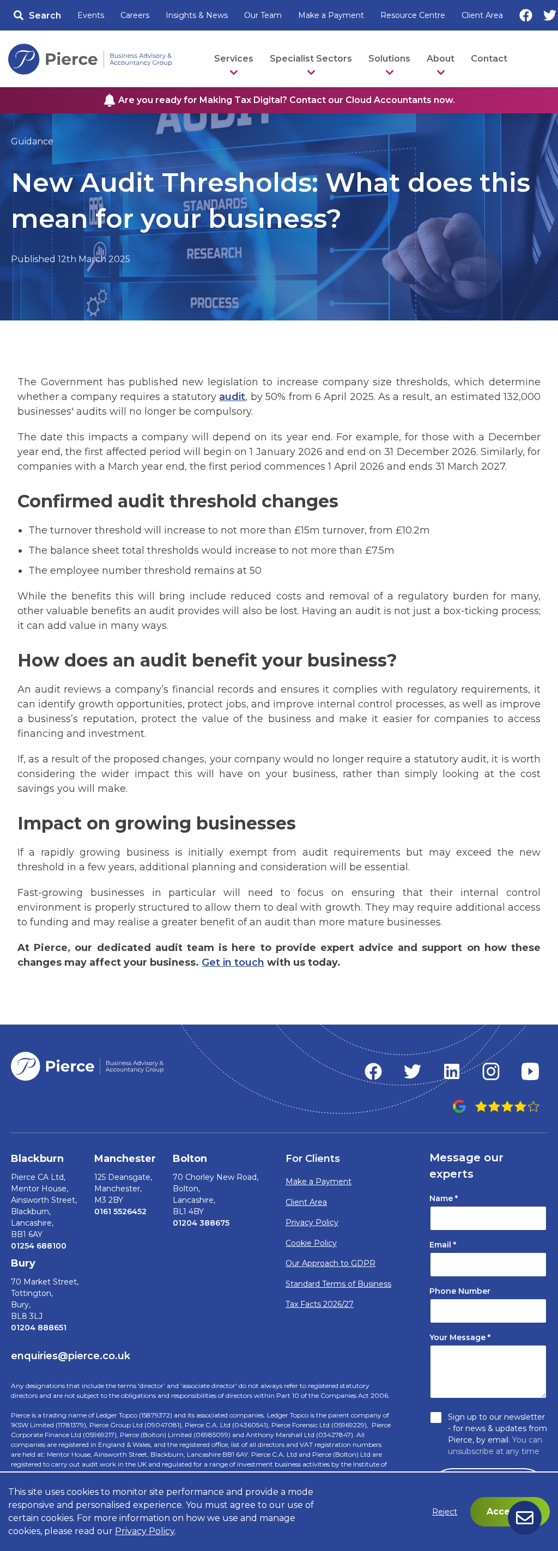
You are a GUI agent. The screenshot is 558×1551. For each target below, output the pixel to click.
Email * (442, 1245)
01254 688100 (38, 1246)
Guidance (32, 141)
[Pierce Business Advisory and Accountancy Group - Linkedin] (452, 1071)
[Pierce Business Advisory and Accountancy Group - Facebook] (373, 1071)
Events (90, 15)
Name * (443, 1198)
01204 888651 (38, 1327)
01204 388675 (201, 1223)
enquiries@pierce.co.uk (70, 1356)
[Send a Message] (525, 1518)
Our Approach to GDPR (330, 1263)
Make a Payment (331, 15)
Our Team (263, 15)
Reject (444, 1512)
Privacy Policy (312, 1222)
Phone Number (459, 1291)
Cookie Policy (311, 1243)
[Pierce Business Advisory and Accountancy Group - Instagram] (491, 1071)
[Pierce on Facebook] (526, 15)
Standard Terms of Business (338, 1284)
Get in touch (233, 962)
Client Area (482, 15)
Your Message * (459, 1337)
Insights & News (197, 15)
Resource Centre (412, 15)
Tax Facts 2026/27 (320, 1304)
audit (232, 397)
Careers (134, 15)
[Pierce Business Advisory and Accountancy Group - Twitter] (412, 1071)
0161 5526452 (120, 1211)
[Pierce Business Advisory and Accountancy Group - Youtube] (530, 1071)
